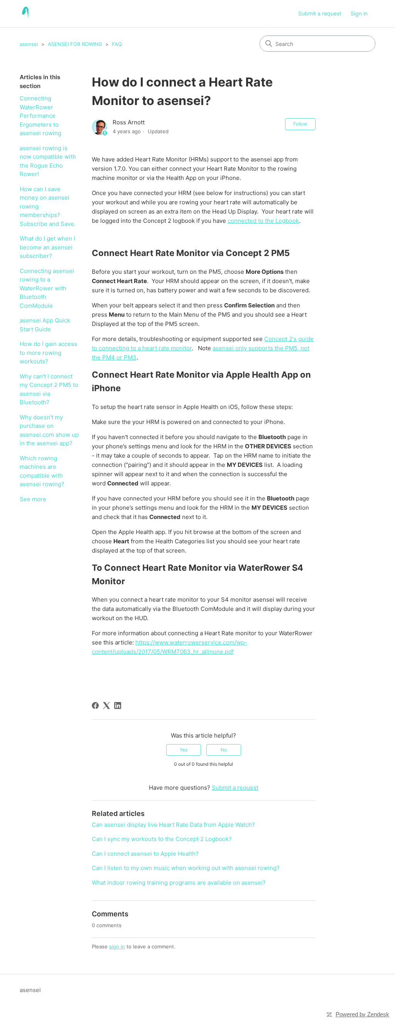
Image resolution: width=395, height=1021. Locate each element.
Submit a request (319, 13)
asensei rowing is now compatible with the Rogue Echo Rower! (48, 161)
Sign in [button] (359, 13)
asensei (29, 44)
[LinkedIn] (117, 705)
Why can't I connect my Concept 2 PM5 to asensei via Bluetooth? (49, 389)
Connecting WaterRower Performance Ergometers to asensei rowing (40, 116)
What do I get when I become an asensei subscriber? (47, 247)
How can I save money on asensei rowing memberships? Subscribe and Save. (48, 206)
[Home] (26, 14)
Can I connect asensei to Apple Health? (145, 853)
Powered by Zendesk (362, 1014)
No (224, 750)
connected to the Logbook (263, 220)
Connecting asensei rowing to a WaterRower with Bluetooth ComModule (47, 288)
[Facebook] (95, 705)
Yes (183, 750)
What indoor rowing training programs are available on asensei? (179, 882)
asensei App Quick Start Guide (45, 325)
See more (33, 499)
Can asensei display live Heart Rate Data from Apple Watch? (173, 824)
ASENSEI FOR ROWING (75, 44)
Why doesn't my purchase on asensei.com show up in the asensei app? (49, 430)
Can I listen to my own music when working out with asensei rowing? (186, 868)
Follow (300, 124)
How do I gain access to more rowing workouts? (48, 352)
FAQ (117, 44)
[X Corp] (106, 705)
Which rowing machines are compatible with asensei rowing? (42, 471)
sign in (117, 946)
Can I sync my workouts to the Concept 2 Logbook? (162, 839)
